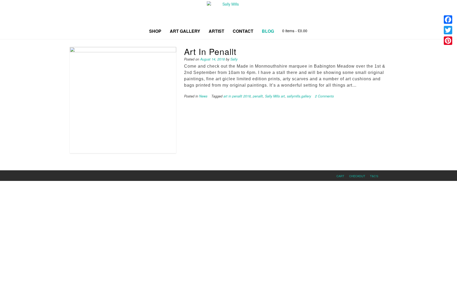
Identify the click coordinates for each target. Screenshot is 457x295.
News (203, 96)
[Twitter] (448, 30)
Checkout (357, 176)
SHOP (155, 31)
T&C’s (374, 176)
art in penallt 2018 (237, 96)
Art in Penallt (210, 51)
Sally (233, 59)
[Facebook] (448, 19)
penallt (258, 96)
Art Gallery (185, 31)
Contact (243, 31)
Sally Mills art (275, 96)
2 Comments (324, 96)
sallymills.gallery (299, 96)
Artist (216, 31)
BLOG (268, 31)
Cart (340, 176)
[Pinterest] (448, 40)
